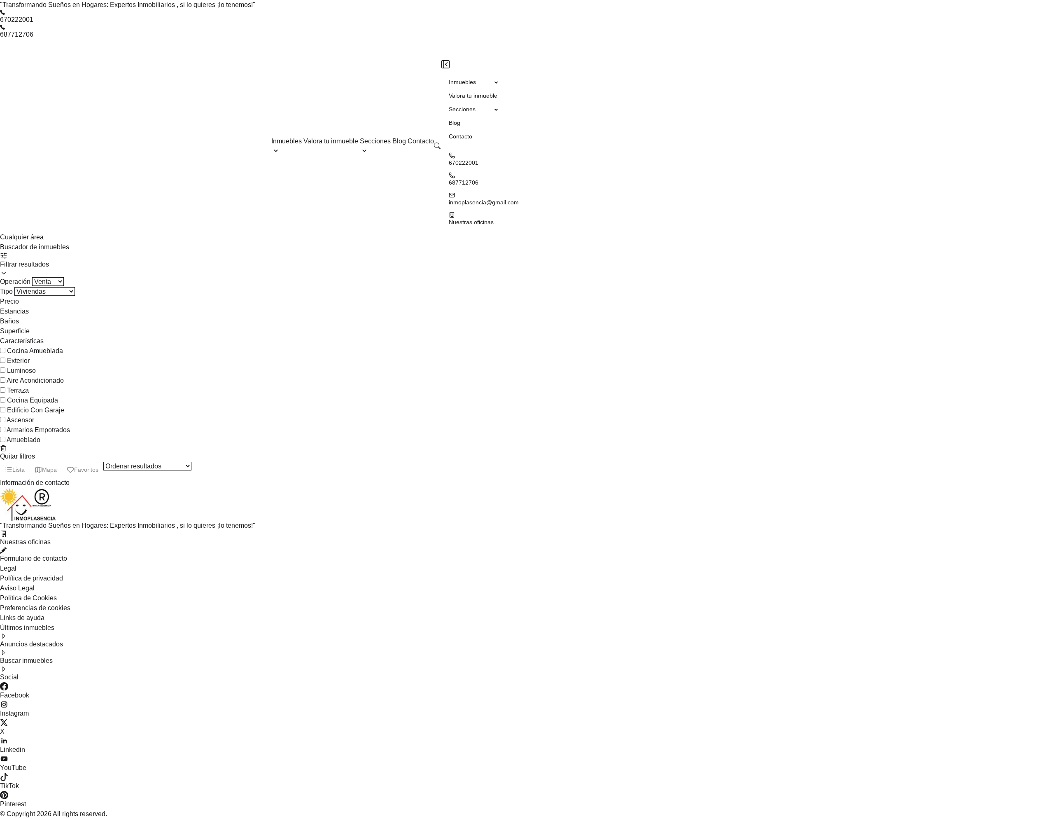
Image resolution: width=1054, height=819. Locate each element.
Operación (16, 281)
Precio (9, 301)
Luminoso (21, 370)
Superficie (15, 331)
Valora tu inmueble (331, 141)
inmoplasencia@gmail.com (484, 202)
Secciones (375, 141)
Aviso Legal (17, 588)
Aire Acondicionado (35, 380)
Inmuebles (286, 141)
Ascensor (20, 420)
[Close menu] (445, 64)
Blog (400, 141)
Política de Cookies (28, 597)
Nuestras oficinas (471, 222)
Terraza (18, 390)
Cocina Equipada (32, 400)
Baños (9, 321)
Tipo (7, 291)
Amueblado (23, 439)
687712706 (16, 34)
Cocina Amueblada (35, 350)
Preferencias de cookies (35, 607)
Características (22, 340)
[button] (437, 146)
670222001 (16, 19)
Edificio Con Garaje (35, 410)
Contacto (421, 141)
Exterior (18, 360)
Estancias (14, 311)
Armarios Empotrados (38, 429)
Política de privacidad (31, 578)
